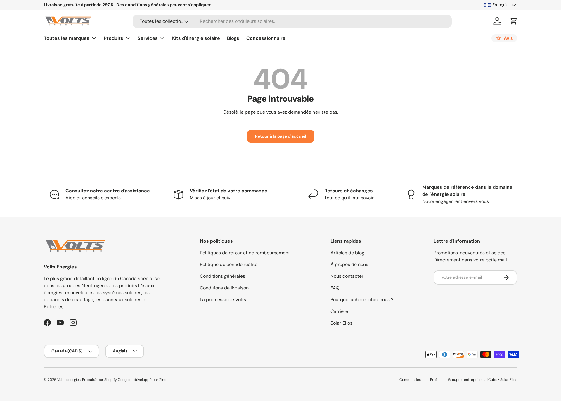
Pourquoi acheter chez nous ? (361, 300)
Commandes (410, 379)
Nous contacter (346, 276)
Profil (434, 379)
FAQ (334, 288)
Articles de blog (347, 253)
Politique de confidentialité (228, 264)
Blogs (233, 38)
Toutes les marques (66, 38)
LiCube (491, 379)
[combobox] (292, 21)
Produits (113, 38)
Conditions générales (222, 276)
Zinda (164, 379)
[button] (513, 21)
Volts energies (69, 379)
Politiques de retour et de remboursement (245, 253)
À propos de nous (349, 264)
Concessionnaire (265, 38)
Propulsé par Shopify (99, 379)
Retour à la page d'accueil (280, 136)
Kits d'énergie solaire (196, 38)
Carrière (339, 311)
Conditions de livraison (224, 288)
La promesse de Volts (223, 300)
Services (148, 38)
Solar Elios (341, 323)
